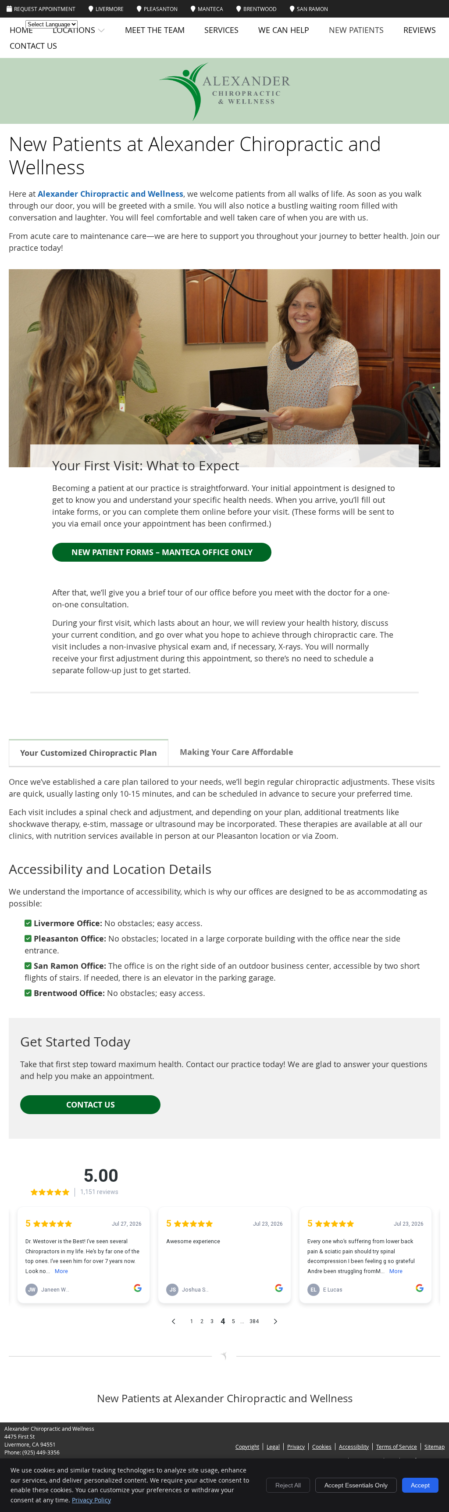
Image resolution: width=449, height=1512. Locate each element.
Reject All (288, 1485)
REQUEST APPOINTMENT (44, 8)
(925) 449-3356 (41, 1452)
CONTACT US (90, 1104)
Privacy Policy (91, 1500)
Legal (273, 1446)
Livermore (110, 8)
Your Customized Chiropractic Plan (88, 752)
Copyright (247, 1446)
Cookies (321, 1446)
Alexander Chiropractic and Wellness (110, 193)
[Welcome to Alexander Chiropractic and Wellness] (224, 118)
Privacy (296, 1446)
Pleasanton (161, 8)
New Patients (356, 30)
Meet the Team (155, 30)
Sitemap (434, 1446)
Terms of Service (396, 1446)
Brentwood (260, 8)
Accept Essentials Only (356, 1485)
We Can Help (283, 30)
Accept (420, 1485)
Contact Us (33, 45)
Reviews (419, 30)
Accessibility (354, 1446)
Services (221, 30)
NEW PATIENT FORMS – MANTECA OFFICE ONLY (162, 552)
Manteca (210, 8)
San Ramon (312, 8)
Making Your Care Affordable (236, 752)
